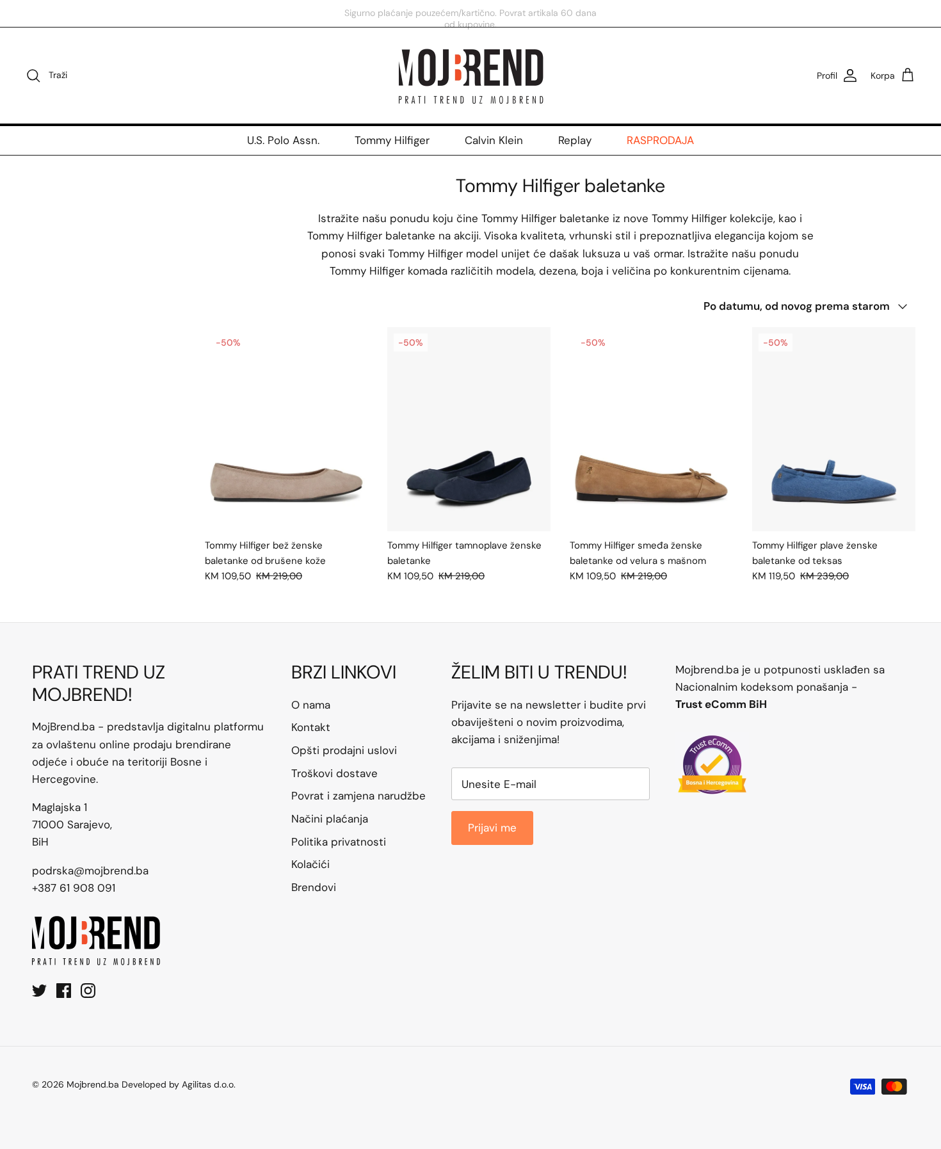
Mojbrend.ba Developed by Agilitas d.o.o (150, 1084)
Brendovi (313, 887)
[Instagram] (88, 990)
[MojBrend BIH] (470, 75)
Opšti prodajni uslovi (344, 750)
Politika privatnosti (338, 842)
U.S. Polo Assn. (283, 140)
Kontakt (310, 727)
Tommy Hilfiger (392, 140)
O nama (310, 705)
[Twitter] (39, 990)
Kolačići (310, 864)
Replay (574, 140)
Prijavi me (492, 828)
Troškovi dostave (334, 773)
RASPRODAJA (660, 140)
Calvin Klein (494, 140)
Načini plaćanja (329, 819)
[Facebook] (63, 990)
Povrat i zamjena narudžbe (358, 796)
